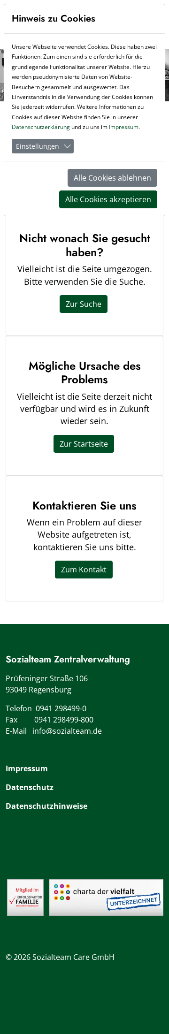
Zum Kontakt (84, 569)
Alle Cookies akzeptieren (108, 199)
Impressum (27, 768)
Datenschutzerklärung (41, 127)
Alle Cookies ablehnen (112, 178)
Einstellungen (37, 146)
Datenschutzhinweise (46, 806)
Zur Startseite (84, 444)
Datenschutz (30, 787)
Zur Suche (83, 304)
